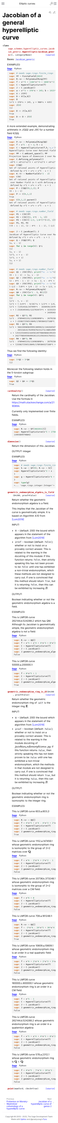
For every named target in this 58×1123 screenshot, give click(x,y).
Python (18, 68)
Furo (45, 1119)
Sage (9, 68)
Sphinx (23, 1119)
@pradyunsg (35, 1119)
